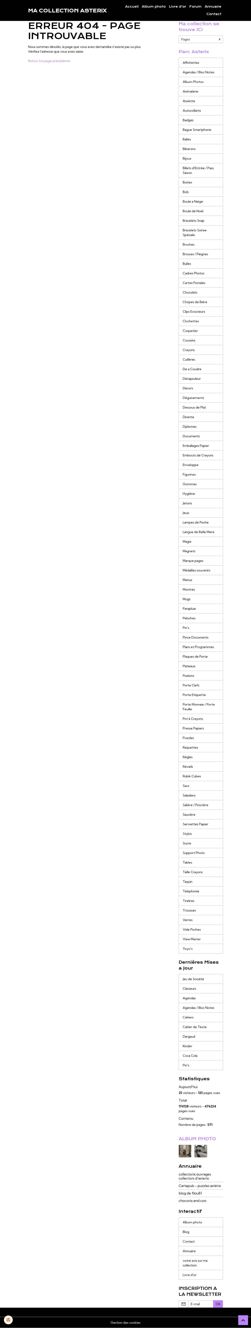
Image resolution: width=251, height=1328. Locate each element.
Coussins (189, 340)
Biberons (189, 149)
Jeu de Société (193, 979)
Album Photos (193, 82)
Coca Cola (190, 1056)
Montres (189, 589)
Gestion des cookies (125, 1322)
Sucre (187, 843)
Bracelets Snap (193, 221)
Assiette (189, 101)
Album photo (154, 6)
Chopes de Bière (195, 302)
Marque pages (193, 561)
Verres (188, 920)
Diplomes (189, 426)
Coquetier (190, 331)
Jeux (186, 513)
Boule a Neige (193, 201)
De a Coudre (192, 369)
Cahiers (188, 1017)
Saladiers (189, 795)
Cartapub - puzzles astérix (200, 1186)
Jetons (187, 503)
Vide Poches (192, 929)
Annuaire (213, 6)
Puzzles (188, 738)
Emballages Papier (196, 446)
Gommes (190, 484)
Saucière (189, 814)
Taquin (187, 882)
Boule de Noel (193, 211)
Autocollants (192, 110)
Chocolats (190, 292)
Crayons (189, 350)
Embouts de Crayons (198, 455)
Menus (187, 580)
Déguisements (193, 398)
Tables (187, 862)
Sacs (186, 786)
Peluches (189, 618)
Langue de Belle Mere (198, 532)
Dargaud (189, 1036)
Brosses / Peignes (195, 254)
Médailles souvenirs (196, 570)
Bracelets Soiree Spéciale (195, 232)
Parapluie (189, 609)
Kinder (187, 1046)
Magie (187, 541)
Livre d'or (177, 6)
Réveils (188, 767)
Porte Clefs (191, 685)
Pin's (186, 628)
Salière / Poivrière (195, 805)
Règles (188, 757)
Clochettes (191, 321)
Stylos (187, 834)
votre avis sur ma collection (195, 1263)
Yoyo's (188, 949)
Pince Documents (195, 637)
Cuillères (189, 359)
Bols (186, 192)
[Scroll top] (243, 1320)
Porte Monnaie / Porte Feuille (199, 706)
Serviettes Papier (195, 824)
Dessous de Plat (194, 407)
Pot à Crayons (193, 719)
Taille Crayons (193, 872)
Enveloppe (190, 465)
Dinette (188, 417)
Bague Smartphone (197, 130)
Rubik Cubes (192, 776)
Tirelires (188, 901)
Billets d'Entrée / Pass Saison (198, 170)
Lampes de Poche (196, 522)
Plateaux (189, 666)
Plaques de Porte (195, 656)
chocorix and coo (192, 1201)
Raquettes (190, 747)
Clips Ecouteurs (194, 311)
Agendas (189, 998)
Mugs (186, 599)
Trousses (189, 910)
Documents (191, 436)
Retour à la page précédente (49, 61)
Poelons (188, 676)
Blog (186, 1232)
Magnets (189, 551)
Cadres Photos (193, 273)
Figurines (189, 474)
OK (218, 1304)
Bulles (187, 264)
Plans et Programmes (198, 647)
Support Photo (194, 853)
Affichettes (191, 63)
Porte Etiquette (194, 695)
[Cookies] (8, 1319)
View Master (192, 939)
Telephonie (191, 891)
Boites (187, 182)
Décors (188, 388)
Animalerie (190, 91)
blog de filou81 (190, 1193)
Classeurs (189, 988)
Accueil (132, 6)
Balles (187, 139)
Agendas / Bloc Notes (198, 72)
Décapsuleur (192, 379)
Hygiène (189, 494)
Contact (213, 14)
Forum (195, 6)
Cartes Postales (194, 283)
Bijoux (187, 158)
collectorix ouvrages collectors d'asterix (195, 1176)
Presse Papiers (193, 728)
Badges (188, 120)
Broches (189, 244)
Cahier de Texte (195, 1027)
